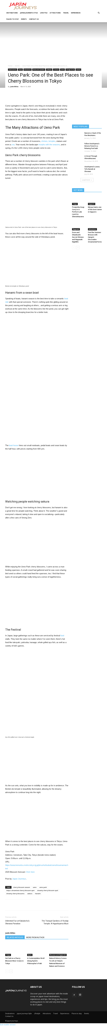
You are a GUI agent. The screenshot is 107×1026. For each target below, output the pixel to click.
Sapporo (91, 204)
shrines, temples (48, 141)
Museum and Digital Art (58, 955)
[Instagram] (80, 995)
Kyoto (30, 955)
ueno (35, 887)
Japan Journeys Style (29, 13)
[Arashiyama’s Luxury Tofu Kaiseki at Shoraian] (77, 169)
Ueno (62, 69)
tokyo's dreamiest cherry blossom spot (20, 890)
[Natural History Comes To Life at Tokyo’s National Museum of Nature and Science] (58, 949)
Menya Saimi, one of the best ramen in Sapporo (95, 209)
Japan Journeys (19, 879)
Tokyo (20, 69)
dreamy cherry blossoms (15, 894)
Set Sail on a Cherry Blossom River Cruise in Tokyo (14, 960)
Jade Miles (14, 86)
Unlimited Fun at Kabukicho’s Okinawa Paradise (17, 922)
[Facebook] (74, 995)
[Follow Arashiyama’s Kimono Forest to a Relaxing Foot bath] (77, 146)
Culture (56, 69)
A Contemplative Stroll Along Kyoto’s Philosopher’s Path (35, 960)
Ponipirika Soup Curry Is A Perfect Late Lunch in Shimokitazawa (78, 212)
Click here (30, 872)
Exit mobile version (8, 1025)
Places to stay (12, 19)
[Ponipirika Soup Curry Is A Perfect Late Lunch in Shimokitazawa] (79, 200)
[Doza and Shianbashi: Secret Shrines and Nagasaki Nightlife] (79, 225)
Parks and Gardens (38, 69)
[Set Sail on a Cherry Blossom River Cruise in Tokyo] (14, 949)
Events (24, 19)
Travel (66, 13)
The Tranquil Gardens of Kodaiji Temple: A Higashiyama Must (55, 922)
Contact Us (34, 19)
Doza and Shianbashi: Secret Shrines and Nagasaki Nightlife (78, 237)
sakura (29, 894)
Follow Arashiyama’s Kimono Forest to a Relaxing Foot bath (91, 146)
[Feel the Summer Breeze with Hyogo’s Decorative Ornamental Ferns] (95, 225)
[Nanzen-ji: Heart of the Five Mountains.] (77, 135)
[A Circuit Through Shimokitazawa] (77, 158)
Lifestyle (43, 13)
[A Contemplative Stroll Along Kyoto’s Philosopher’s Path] (36, 949)
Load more (86, 180)
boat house (13, 445)
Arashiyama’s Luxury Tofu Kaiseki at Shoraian (92, 169)
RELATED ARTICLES (15, 937)
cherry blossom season (21, 887)
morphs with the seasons (49, 144)
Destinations (12, 13)
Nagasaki (76, 229)
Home (10, 66)
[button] (99, 13)
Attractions (55, 13)
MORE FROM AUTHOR (35, 937)
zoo (13, 144)
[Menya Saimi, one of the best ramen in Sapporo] (95, 200)
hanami (38, 894)
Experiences (76, 13)
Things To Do (70, 69)
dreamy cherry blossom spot (47, 890)
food (62, 635)
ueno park (43, 887)
